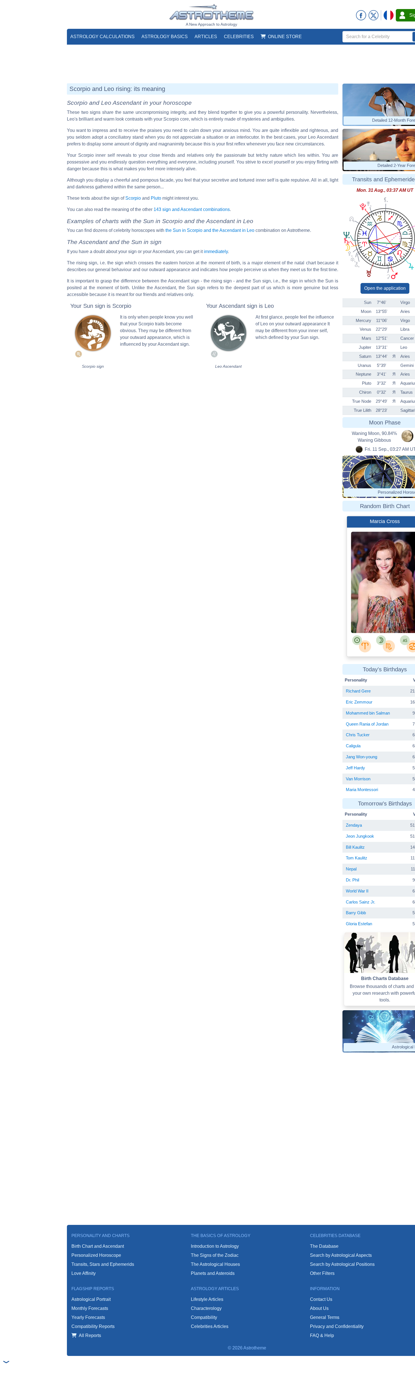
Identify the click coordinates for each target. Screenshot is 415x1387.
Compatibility (204, 1317)
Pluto (156, 198)
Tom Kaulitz (356, 857)
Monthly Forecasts (89, 1308)
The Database (324, 1246)
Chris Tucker (358, 734)
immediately (216, 251)
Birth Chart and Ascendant (97, 1246)
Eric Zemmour (359, 702)
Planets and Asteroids (213, 1273)
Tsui (397, 613)
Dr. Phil (352, 880)
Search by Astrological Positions (342, 1264)
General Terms (324, 1317)
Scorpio (133, 198)
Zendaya (354, 825)
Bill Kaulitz (355, 847)
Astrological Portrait (91, 1299)
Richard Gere (358, 691)
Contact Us (321, 1299)
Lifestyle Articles (207, 1299)
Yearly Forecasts (88, 1317)
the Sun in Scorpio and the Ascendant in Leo (209, 230)
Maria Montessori (362, 789)
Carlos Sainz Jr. (360, 902)
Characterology (206, 1308)
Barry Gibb (356, 912)
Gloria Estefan (359, 923)
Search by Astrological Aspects (341, 1255)
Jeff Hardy (355, 767)
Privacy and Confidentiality (337, 1326)
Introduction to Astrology (215, 1246)
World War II (357, 891)
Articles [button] (206, 36)
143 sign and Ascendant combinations (192, 209)
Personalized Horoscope (96, 1255)
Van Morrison (358, 778)
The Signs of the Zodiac (215, 1255)
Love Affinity (83, 1273)
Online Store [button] (285, 36)
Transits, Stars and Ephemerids (102, 1264)
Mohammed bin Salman (368, 713)
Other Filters (322, 1273)
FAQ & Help (322, 1335)
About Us (319, 1308)
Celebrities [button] (239, 36)
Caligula (353, 745)
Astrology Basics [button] (164, 36)
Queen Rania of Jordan (367, 724)
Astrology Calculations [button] (102, 36)
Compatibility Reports (93, 1326)
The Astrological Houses (215, 1264)
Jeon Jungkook (360, 836)
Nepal (351, 868)
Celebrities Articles (209, 1326)
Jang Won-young (361, 756)
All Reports (90, 1335)
